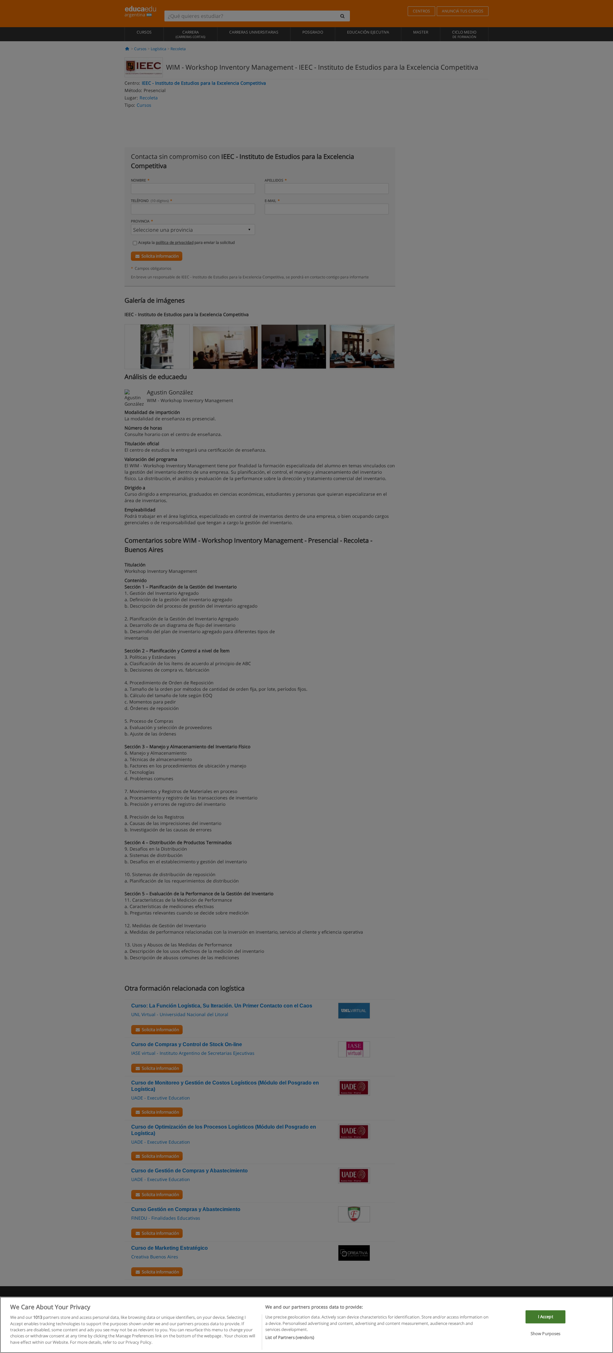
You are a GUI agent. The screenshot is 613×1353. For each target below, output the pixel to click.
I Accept (545, 1317)
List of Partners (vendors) (289, 1337)
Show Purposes (546, 1334)
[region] (306, 1325)
